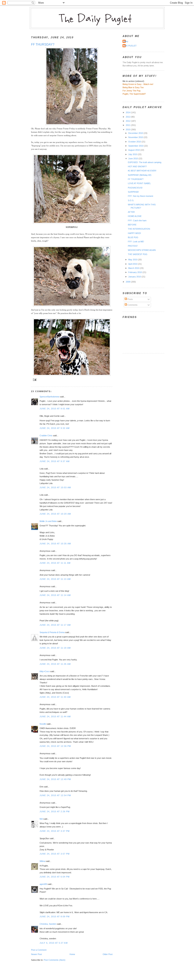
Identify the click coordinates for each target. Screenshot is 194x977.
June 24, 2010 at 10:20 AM (55, 514)
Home (72, 954)
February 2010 (135, 272)
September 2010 (136, 146)
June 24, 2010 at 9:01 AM (55, 408)
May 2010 (133, 259)
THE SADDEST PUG (137, 254)
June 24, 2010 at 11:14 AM (55, 595)
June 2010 (133, 158)
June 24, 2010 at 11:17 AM (55, 625)
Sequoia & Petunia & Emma (52, 632)
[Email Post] (34, 379)
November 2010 (136, 137)
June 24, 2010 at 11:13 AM (55, 579)
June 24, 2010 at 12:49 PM (55, 779)
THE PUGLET (130, 46)
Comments (132, 305)
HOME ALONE (135, 216)
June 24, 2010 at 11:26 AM (55, 664)
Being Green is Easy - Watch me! (138, 84)
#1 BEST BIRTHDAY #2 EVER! (142, 171)
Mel (41, 819)
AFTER (131, 212)
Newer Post (36, 954)
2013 (128, 117)
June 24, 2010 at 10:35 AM (55, 543)
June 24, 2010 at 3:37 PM (55, 831)
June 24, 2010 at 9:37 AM (55, 461)
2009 (128, 282)
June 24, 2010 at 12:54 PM (55, 795)
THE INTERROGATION (139, 229)
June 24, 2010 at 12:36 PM (55, 746)
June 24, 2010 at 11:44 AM (55, 716)
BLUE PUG (133, 237)
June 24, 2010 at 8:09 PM (55, 916)
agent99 (43, 884)
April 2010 (133, 264)
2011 (128, 125)
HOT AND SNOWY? (137, 166)
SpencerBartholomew (49, 397)
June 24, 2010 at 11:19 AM (55, 648)
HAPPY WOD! (134, 233)
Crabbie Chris (46, 435)
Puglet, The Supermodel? (134, 94)
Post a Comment (38, 950)
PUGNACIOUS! (135, 188)
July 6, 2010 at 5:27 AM (54, 943)
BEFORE (132, 225)
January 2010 (135, 276)
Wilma (42, 861)
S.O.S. (131, 200)
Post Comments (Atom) (54, 960)
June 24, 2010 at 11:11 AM (55, 563)
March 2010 (134, 268)
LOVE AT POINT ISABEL (139, 183)
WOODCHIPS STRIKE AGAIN (142, 250)
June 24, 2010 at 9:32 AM (55, 428)
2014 (128, 112)
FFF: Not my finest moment (140, 196)
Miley (126, 41)
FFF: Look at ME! (136, 241)
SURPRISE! (133, 192)
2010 (128, 129)
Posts (130, 299)
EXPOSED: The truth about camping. (145, 162)
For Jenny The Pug (131, 90)
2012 (128, 121)
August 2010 (134, 150)
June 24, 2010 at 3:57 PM (55, 854)
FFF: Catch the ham (137, 220)
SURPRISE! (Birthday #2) (139, 175)
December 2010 (136, 133)
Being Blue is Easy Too (133, 87)
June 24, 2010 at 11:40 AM (55, 697)
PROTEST (133, 246)
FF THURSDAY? (42, 44)
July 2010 (133, 154)
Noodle (43, 724)
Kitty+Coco (45, 671)
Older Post (108, 954)
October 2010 (135, 141)
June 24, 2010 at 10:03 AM (55, 487)
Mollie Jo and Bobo (48, 521)
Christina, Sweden (48, 924)
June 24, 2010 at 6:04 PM (55, 877)
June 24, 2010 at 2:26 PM (55, 811)
